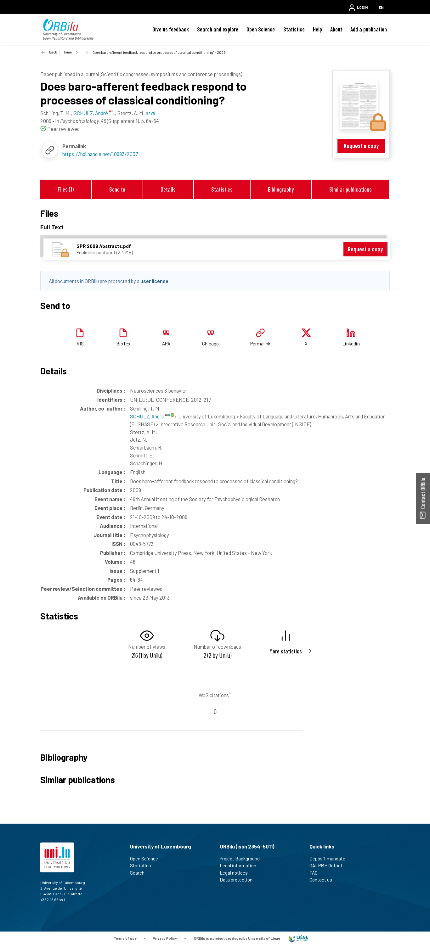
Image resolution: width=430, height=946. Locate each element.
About (336, 29)
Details (168, 189)
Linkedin (351, 343)
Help (317, 29)
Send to (117, 189)
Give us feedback (170, 29)
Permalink (260, 343)
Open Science (260, 29)
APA (166, 343)
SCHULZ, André (147, 416)
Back (53, 52)
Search (137, 873)
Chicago (210, 343)
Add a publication (368, 29)
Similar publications (350, 189)
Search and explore (217, 29)
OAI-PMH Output (325, 865)
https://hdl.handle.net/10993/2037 (100, 154)
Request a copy (361, 145)
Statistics (294, 29)
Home (67, 52)
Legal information (238, 865)
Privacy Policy (165, 938)
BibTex (123, 343)
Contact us (320, 879)
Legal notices (234, 873)
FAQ (313, 873)
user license (154, 281)
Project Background (240, 858)
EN (381, 7)
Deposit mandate (327, 858)
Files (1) (66, 189)
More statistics (285, 651)
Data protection (236, 879)
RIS (80, 343)
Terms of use (125, 938)
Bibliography (281, 189)
